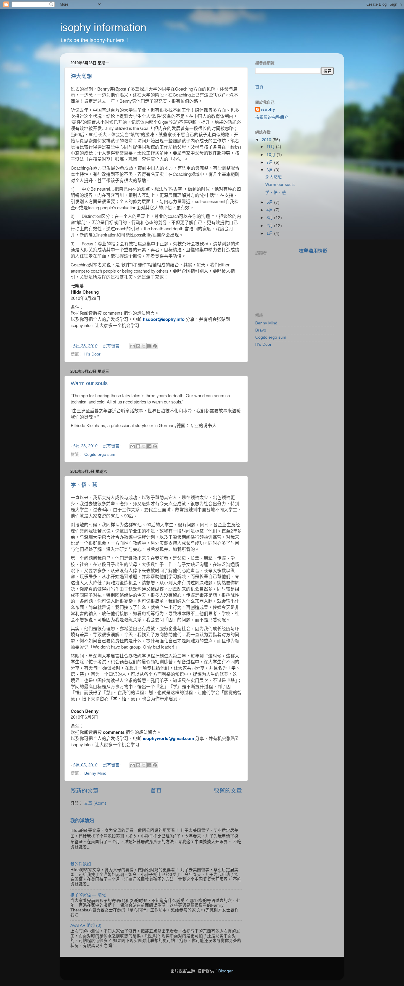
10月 (271, 154)
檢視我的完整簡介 (271, 117)
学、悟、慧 (84, 485)
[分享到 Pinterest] (155, 346)
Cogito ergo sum (99, 454)
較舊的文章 (228, 791)
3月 (270, 217)
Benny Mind (95, 773)
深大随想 (81, 76)
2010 (267, 140)
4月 (270, 210)
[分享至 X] (144, 346)
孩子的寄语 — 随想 (88, 895)
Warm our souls (89, 383)
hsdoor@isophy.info (164, 319)
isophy (268, 109)
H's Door (92, 354)
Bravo (260, 330)
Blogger (225, 971)
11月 (271, 146)
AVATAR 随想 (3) (85, 925)
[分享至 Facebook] (149, 346)
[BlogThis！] (138, 346)
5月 (270, 202)
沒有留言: (112, 346)
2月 (270, 225)
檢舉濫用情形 (313, 250)
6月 (270, 170)
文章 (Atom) (95, 803)
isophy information (103, 27)
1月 (270, 233)
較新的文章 (84, 791)
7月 (270, 162)
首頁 (156, 791)
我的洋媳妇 (82, 820)
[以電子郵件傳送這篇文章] (132, 346)
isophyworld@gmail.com (168, 738)
